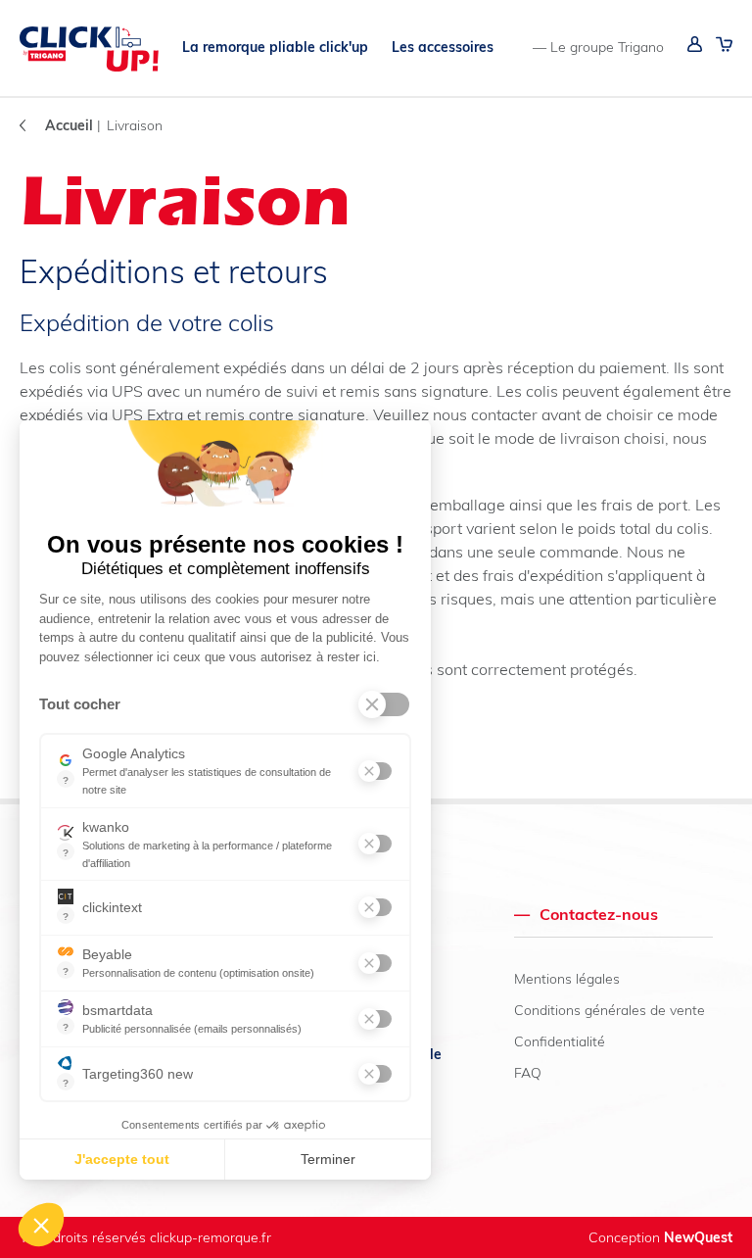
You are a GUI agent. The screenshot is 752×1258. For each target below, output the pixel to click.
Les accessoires (443, 47)
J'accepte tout (121, 1159)
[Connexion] (694, 47)
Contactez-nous (586, 914)
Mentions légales (567, 979)
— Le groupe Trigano (598, 47)
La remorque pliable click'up (275, 47)
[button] (41, 1224)
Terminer (328, 1159)
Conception (660, 1237)
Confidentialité (559, 1041)
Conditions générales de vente (609, 1010)
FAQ (527, 1073)
